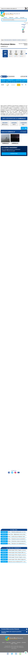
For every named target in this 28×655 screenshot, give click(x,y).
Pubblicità (13, 642)
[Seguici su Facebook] (9, 473)
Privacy (16, 643)
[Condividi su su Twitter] (12, 654)
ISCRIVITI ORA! (14, 153)
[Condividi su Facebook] (8, 654)
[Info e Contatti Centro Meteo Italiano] (18, 473)
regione (22, 17)
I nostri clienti (8, 642)
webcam (11, 17)
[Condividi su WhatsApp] (20, 654)
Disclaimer (19, 642)
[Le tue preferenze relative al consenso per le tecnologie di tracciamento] (25, 652)
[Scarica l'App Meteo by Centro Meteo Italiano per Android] (23, 30)
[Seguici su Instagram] (15, 473)
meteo (5, 17)
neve (17, 17)
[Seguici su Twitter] (12, 473)
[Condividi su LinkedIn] (16, 654)
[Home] (10, 16)
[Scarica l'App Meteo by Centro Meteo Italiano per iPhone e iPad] (23, 32)
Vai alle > (23, 131)
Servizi (3, 642)
